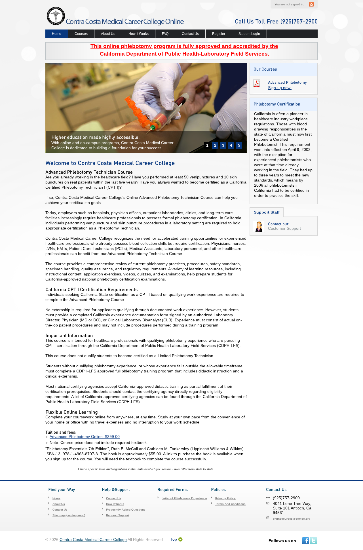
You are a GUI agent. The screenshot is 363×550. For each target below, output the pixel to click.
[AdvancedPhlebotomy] (287, 82)
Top (173, 539)
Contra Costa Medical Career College (93, 539)
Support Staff (267, 212)
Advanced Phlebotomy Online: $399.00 (85, 436)
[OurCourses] (265, 69)
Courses (81, 34)
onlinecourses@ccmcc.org (291, 518)
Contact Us (190, 34)
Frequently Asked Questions (125, 509)
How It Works (138, 34)
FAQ (165, 34)
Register (218, 34)
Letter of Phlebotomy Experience (184, 498)
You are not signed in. (289, 4)
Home (56, 34)
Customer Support (284, 228)
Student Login (249, 34)
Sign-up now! (280, 87)
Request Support (117, 515)
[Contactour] (278, 224)
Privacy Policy (225, 498)
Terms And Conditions (230, 503)
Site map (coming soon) (68, 515)
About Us (108, 34)
